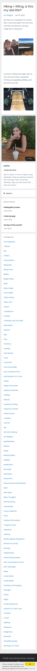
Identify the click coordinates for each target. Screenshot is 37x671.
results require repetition (14, 539)
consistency (9, 311)
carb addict (8, 293)
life (5, 427)
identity (7, 399)
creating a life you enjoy (13, 320)
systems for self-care (13, 608)
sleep (6, 571)
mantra (7, 446)
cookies (7, 316)
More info (32, 668)
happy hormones (11, 385)
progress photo (10, 525)
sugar (6, 599)
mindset (7, 460)
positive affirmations (12, 520)
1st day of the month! (13, 225)
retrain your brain (11, 543)
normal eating (9, 502)
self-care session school (14, 562)
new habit (8, 492)
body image (8, 288)
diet (5, 334)
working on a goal (11, 646)
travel (6, 618)
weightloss (8, 632)
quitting (7, 534)
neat (6, 488)
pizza (6, 516)
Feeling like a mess (12, 207)
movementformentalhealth (15, 483)
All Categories (9, 242)
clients (6, 307)
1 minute (7, 246)
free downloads (10, 367)
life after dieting (10, 432)
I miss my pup (9, 216)
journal (7, 423)
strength (7, 590)
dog (5, 339)
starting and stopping (12, 585)
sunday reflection (11, 604)
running (7, 548)
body (6, 283)
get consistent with (12, 372)
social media (9, 581)
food (6, 358)
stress (6, 594)
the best (7, 613)
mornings (7, 469)
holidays (7, 395)
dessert (7, 330)
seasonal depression (12, 557)
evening (7, 348)
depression (8, 325)
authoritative (9, 260)
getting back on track (13, 376)
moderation (8, 464)
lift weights (8, 15)
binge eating (8, 279)
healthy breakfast (11, 390)
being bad (8, 265)
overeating (8, 506)
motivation (8, 474)
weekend (7, 627)
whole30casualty (11, 641)
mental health (9, 455)
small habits (9, 576)
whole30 (7, 636)
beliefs (6, 274)
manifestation (9, 441)
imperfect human (11, 409)
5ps (5, 251)
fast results (8, 353)
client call (8, 302)
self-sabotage (9, 567)
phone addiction (10, 511)
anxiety (7, 255)
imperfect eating (10, 404)
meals (6, 451)
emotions (7, 344)
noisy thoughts (10, 497)
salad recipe (9, 553)
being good (8, 269)
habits (6, 381)
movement (8, 478)
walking (7, 622)
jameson (7, 418)
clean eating (9, 297)
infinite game (9, 413)
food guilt (8, 362)
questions (8, 529)
